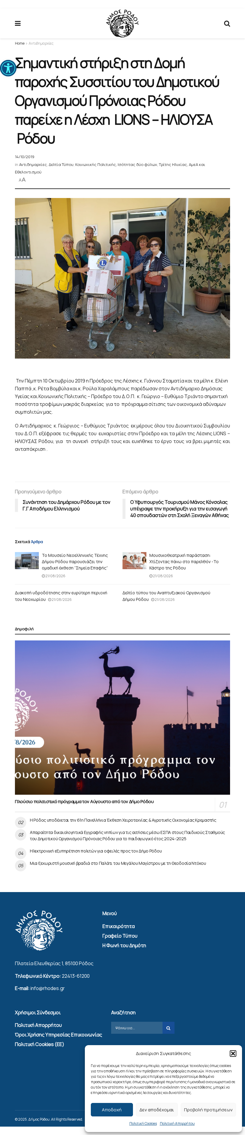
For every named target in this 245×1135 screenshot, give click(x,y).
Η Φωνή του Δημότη (124, 945)
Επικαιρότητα (118, 926)
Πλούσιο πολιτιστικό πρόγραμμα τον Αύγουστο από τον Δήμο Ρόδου (84, 801)
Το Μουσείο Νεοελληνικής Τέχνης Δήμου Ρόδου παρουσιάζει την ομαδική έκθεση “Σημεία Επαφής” (75, 561)
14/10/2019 (24, 156)
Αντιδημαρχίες (41, 43)
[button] (8, 68)
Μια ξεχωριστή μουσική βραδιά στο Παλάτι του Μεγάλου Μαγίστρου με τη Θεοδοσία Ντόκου (118, 863)
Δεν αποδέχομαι (157, 1110)
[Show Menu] (18, 23)
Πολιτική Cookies (143, 1123)
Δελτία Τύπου (61, 164)
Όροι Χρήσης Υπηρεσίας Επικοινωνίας (58, 1034)
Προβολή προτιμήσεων (208, 1110)
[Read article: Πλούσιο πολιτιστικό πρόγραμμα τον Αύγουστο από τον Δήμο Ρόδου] (122, 717)
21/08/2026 (55, 575)
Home (19, 43)
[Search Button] (227, 23)
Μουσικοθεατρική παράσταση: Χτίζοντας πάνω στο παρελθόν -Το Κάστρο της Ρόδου (184, 561)
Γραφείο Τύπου (119, 936)
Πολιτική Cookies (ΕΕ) (39, 1044)
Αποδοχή (112, 1110)
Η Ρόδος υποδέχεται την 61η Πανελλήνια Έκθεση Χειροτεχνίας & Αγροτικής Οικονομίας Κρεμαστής (123, 820)
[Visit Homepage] (122, 23)
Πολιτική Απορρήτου (177, 1123)
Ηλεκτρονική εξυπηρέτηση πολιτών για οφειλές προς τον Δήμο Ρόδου (96, 851)
